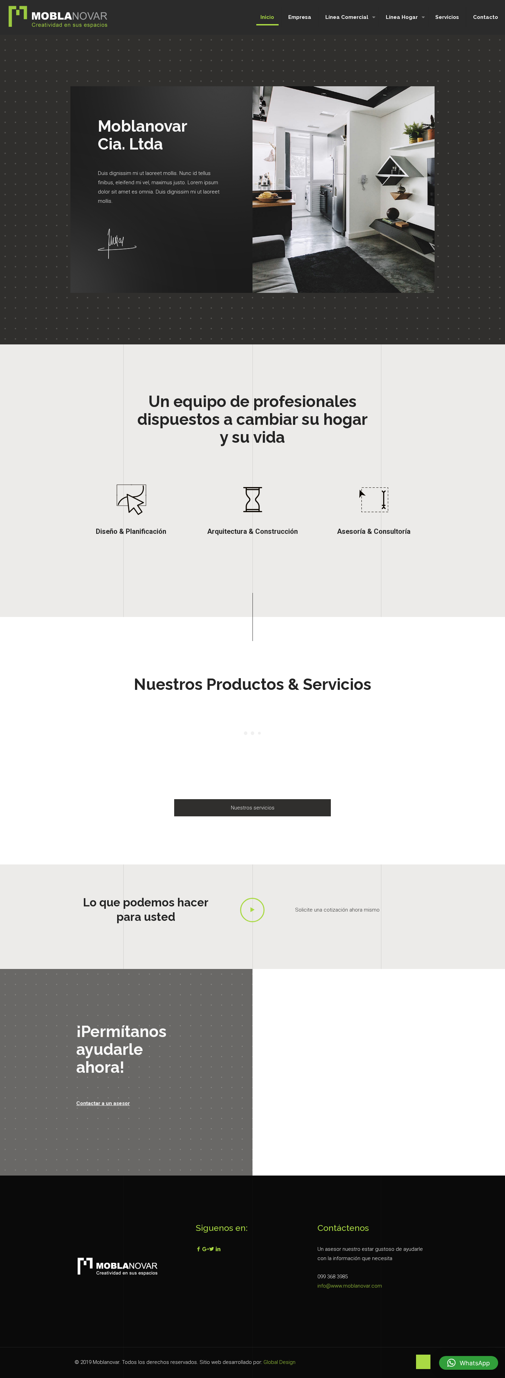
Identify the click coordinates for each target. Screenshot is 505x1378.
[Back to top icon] (423, 1362)
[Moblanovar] (58, 17)
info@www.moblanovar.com (349, 1286)
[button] (468, 1363)
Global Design (279, 1362)
